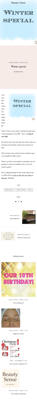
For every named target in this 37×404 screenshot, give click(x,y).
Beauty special (9, 189)
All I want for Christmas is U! (18, 364)
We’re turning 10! (18, 303)
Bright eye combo (18, 334)
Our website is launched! (18, 394)
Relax (30, 189)
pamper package (21, 189)
